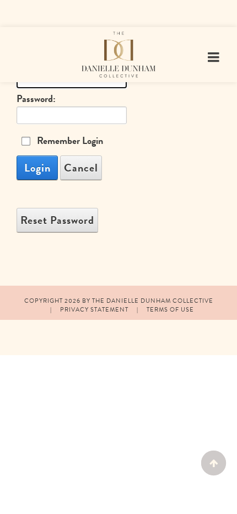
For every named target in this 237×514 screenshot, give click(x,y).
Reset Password (57, 220)
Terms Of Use (170, 309)
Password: (36, 99)
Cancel (81, 167)
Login (37, 167)
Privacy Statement (94, 309)
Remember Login (70, 141)
